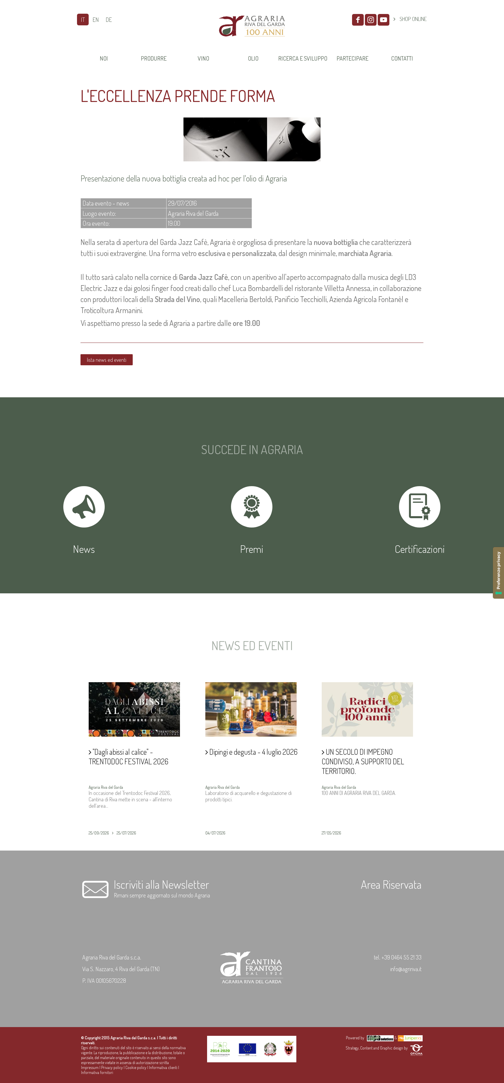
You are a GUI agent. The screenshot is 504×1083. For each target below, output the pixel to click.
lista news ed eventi (106, 360)
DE (109, 19)
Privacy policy (112, 1067)
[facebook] (358, 20)
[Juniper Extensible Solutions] (410, 1037)
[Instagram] (371, 20)
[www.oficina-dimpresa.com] (416, 1047)
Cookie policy (135, 1067)
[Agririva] (252, 43)
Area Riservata (391, 884)
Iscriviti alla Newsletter (161, 884)
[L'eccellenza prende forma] (252, 159)
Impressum (90, 1067)
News (84, 548)
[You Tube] (383, 20)
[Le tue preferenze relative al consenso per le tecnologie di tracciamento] (498, 573)
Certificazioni (420, 548)
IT (83, 19)
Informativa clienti (163, 1067)
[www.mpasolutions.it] (380, 1037)
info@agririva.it (405, 969)
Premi (251, 548)
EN (95, 19)
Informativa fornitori (97, 1072)
